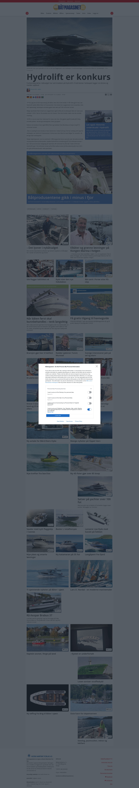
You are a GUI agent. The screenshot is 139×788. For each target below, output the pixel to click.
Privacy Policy (78, 421)
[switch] (89, 392)
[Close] (97, 366)
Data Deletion (60, 421)
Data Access (69, 421)
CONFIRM (58, 415)
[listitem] (69, 389)
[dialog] (69, 394)
